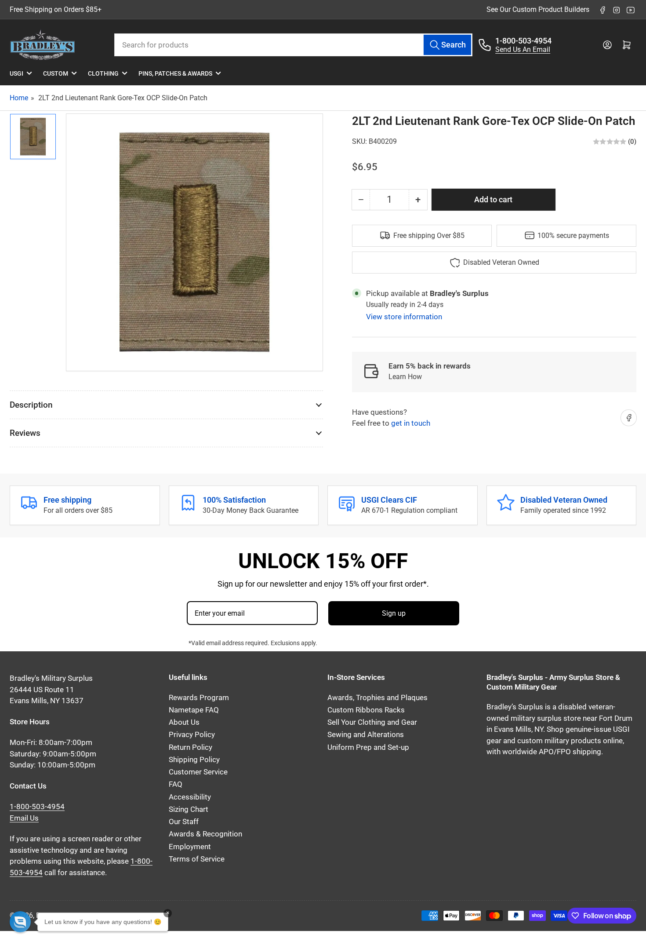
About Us (184, 722)
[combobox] (293, 44)
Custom (55, 73)
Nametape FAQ (194, 710)
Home (19, 98)
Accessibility (190, 797)
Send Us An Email (522, 49)
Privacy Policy (192, 734)
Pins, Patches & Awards (175, 73)
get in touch (410, 423)
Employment (190, 847)
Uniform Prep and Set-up (368, 747)
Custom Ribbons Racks (366, 710)
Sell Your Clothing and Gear (372, 722)
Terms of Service (197, 859)
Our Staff (184, 822)
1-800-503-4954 (523, 40)
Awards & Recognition (205, 834)
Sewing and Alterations (365, 734)
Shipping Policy (194, 760)
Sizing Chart (188, 809)
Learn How (405, 376)
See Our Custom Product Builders (537, 9)
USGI (16, 73)
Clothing (103, 73)
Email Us (24, 818)
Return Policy (190, 747)
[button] (20, 921)
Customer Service (198, 772)
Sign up (394, 613)
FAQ (175, 784)
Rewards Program (199, 698)
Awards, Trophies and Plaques (377, 698)
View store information (404, 316)
